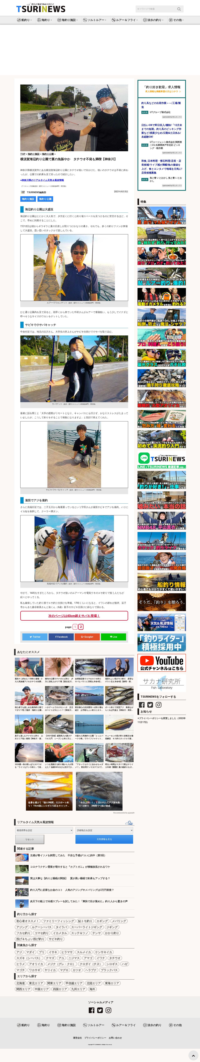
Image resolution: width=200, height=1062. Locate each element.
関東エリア (54, 983)
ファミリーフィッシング (58, 921)
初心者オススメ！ (27, 921)
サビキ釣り (56, 939)
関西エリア (23, 989)
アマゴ (88, 958)
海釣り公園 (45, 198)
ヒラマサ (67, 952)
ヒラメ (20, 964)
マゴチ (20, 970)
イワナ (101, 958)
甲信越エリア (74, 983)
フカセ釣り (23, 933)
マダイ (30, 952)
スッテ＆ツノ (79, 933)
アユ (61, 958)
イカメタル (60, 933)
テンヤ (96, 933)
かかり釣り (112, 933)
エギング (102, 921)
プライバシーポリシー (95, 1038)
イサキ (53, 952)
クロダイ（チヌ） (91, 964)
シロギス (112, 964)
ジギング (112, 927)
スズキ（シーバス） (29, 958)
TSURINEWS (98, 1044)
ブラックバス (109, 970)
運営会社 (77, 1038)
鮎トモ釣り (85, 921)
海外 (92, 989)
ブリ (42, 952)
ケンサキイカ (103, 952)
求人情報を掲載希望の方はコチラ (161, 91)
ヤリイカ (50, 970)
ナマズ (50, 958)
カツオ (77, 970)
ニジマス (74, 958)
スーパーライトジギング (86, 927)
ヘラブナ (91, 970)
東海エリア (112, 983)
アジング (22, 927)
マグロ (64, 970)
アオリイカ (36, 964)
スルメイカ (84, 952)
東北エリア (36, 983)
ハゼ (125, 964)
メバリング (119, 921)
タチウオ (114, 958)
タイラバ (61, 927)
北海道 (20, 983)
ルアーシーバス (42, 927)
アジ (19, 952)
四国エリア (60, 989)
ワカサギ (34, 970)
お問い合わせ (115, 1038)
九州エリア (78, 989)
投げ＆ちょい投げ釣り (30, 939)
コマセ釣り (42, 933)
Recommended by (120, 813)
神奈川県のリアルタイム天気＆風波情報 (43, 180)
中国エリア (42, 989)
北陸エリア (94, 983)
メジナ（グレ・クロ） (61, 964)
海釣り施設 (28, 198)
